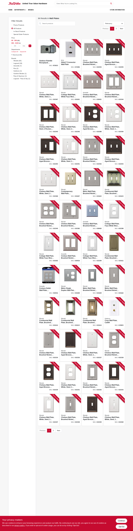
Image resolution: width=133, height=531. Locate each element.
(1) (18, 71)
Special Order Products (21, 34)
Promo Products (19, 25)
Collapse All (14, 51)
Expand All (23, 51)
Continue (121, 521)
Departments (19, 10)
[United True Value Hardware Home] (14, 3)
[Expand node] (12, 54)
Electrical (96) (17, 55)
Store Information (117, 10)
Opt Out (121, 527)
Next (121, 28)
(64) (18, 61)
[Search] (111, 3)
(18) (18, 63)
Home (10, 10)
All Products (17, 28)
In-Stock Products (19, 31)
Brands (31, 10)
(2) (16, 68)
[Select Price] (30, 46)
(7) (18, 66)
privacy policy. (19, 525)
